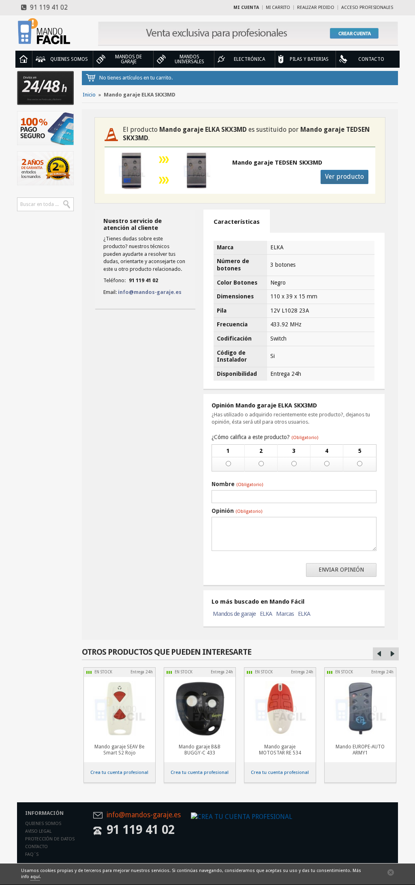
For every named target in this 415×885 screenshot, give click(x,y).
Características (237, 221)
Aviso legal (38, 831)
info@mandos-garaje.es (150, 292)
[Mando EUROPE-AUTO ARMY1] (360, 708)
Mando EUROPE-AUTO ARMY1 (360, 750)
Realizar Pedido (315, 7)
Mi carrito (278, 7)
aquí (35, 876)
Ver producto (344, 176)
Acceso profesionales (367, 7)
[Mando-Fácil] (45, 31)
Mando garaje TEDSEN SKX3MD (277, 162)
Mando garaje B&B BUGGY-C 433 (199, 750)
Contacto (36, 846)
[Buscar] (66, 204)
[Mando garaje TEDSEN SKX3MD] (197, 170)
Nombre (237, 484)
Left (379, 653)
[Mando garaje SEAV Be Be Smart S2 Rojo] (119, 708)
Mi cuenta (246, 7)
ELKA (266, 613)
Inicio (23, 59)
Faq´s (32, 854)
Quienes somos (43, 823)
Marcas (285, 613)
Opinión (237, 511)
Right (392, 653)
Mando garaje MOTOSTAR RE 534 (280, 750)
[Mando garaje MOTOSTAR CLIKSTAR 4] (280, 708)
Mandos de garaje (234, 613)
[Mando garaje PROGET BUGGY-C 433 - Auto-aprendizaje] (199, 708)
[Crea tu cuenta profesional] (248, 33)
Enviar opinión (341, 569)
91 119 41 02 (47, 7)
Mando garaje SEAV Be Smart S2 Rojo (119, 750)
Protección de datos (50, 839)
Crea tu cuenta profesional (119, 772)
